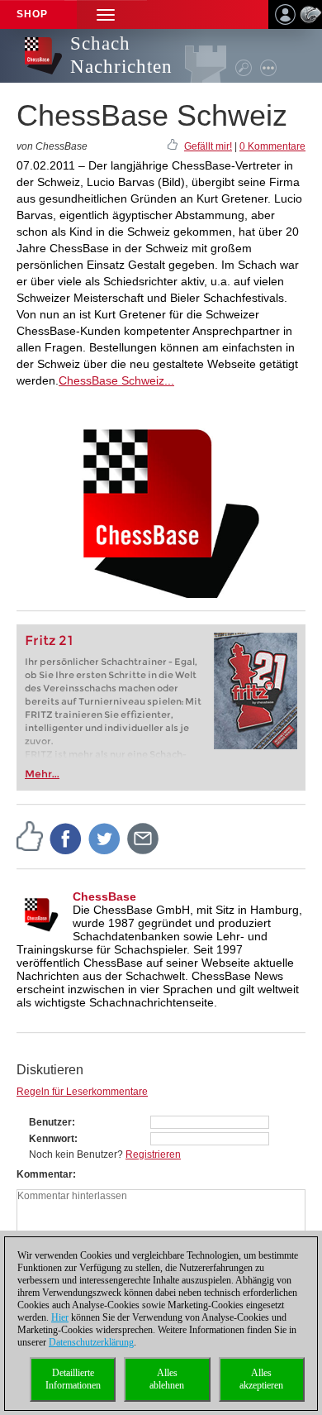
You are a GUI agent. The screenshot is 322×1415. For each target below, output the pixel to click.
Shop (32, 14)
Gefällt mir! (208, 146)
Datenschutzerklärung (91, 1342)
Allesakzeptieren (261, 1379)
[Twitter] (105, 838)
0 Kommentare (272, 146)
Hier (60, 1317)
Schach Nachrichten (121, 55)
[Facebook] (66, 838)
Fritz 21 (49, 640)
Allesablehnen (166, 1379)
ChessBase (104, 896)
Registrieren (153, 1154)
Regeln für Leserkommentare (82, 1091)
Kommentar (45, 1174)
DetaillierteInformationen (73, 1379)
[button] (106, 14)
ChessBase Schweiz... (116, 380)
